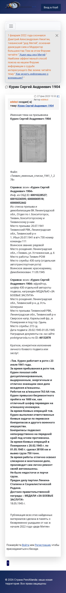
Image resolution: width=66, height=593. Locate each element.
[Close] (57, 35)
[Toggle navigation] (11, 26)
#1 (58, 96)
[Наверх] (60, 587)
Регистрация (42, 545)
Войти (25, 545)
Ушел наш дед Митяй (32, 54)
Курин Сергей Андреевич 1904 (36, 105)
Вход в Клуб (51, 7)
